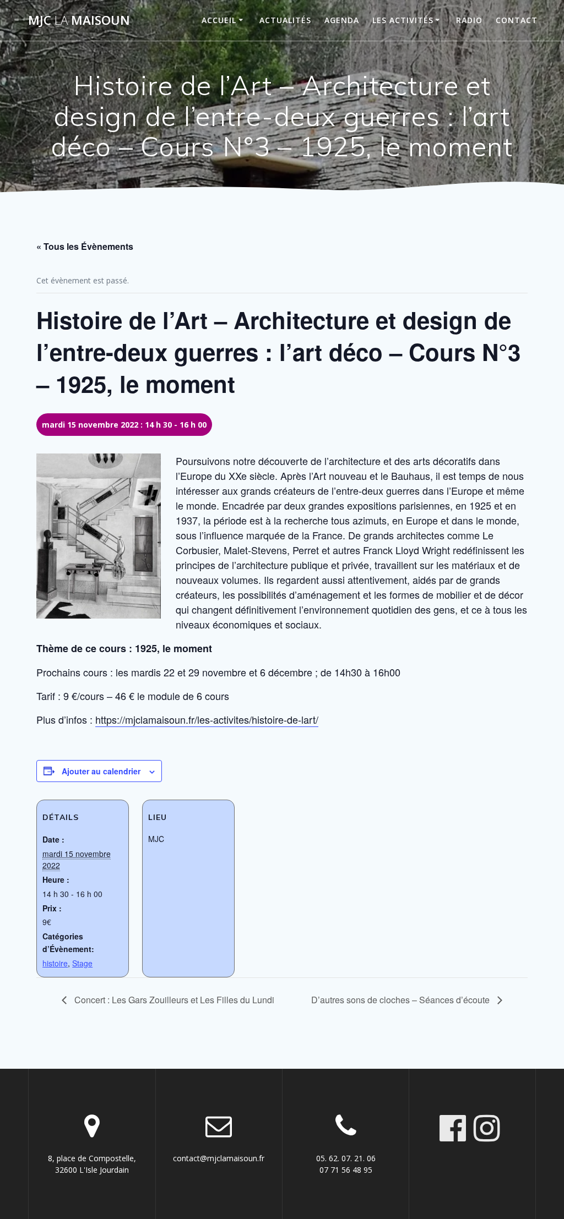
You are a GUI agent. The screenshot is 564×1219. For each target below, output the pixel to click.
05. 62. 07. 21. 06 (346, 1158)
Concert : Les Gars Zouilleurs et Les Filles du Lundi (173, 999)
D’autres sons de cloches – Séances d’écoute (401, 999)
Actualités (285, 20)
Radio (469, 20)
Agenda (341, 20)
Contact (517, 20)
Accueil (219, 20)
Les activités (402, 20)
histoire (55, 963)
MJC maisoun (79, 20)
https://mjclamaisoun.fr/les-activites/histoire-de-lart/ (206, 719)
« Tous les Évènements (84, 246)
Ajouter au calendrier (101, 771)
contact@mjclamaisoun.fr (218, 1158)
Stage (82, 963)
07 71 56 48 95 (345, 1170)
